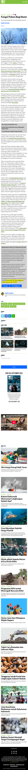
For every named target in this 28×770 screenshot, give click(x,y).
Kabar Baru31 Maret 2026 (6, 735)
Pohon (10, 303)
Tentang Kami (6, 764)
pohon (15, 63)
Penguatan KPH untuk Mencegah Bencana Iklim (20, 337)
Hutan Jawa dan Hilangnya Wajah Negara (13, 619)
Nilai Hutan (13, 306)
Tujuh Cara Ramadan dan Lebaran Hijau (12, 648)
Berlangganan (16, 286)
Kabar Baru (3, 15)
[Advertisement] (11, 8)
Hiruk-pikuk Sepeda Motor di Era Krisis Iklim (7, 337)
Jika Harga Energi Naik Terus (9, 124)
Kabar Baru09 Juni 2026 (6, 494)
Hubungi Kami (12, 764)
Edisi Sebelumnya (13, 401)
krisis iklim (15, 102)
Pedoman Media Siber (20, 764)
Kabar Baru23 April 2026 (6, 586)
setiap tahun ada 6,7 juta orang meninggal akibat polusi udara (14, 230)
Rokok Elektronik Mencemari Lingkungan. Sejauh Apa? (12, 498)
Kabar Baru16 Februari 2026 (7, 705)
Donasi (6, 286)
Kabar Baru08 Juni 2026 (6, 526)
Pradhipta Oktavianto (5, 23)
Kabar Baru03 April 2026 (6, 616)
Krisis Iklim (4, 303)
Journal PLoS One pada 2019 (17, 138)
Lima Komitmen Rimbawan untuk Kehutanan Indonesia (14, 709)
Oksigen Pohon (5, 306)
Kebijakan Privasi (14, 766)
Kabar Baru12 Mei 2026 (6, 557)
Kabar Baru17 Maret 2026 (6, 645)
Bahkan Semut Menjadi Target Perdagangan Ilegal (13, 738)
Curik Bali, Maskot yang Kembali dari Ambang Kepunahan (6, 350)
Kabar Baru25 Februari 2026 (7, 674)
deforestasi (13, 74)
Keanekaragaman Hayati (18, 303)
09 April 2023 (9, 15)
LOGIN (24, 2)
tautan (2, 243)
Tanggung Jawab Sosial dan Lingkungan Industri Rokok (13, 677)
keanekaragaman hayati (16, 178)
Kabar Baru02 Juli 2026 (6, 465)
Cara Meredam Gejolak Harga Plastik (12, 131)
